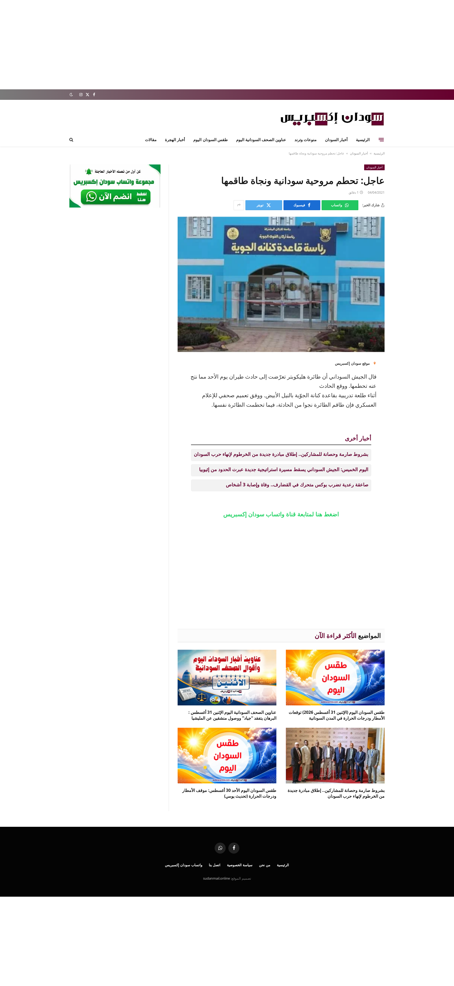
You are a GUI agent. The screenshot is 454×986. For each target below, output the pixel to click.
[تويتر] (403, 394)
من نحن (264, 865)
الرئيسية (363, 139)
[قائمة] (381, 139)
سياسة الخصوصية (239, 865)
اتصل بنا (215, 865)
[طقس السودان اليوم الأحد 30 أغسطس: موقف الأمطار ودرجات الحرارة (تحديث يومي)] (227, 755)
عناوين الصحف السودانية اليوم (261, 139)
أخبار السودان (336, 139)
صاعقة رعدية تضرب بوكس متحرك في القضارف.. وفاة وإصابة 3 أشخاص (297, 484)
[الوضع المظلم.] (71, 94)
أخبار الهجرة (175, 139)
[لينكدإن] (403, 367)
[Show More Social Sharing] (239, 205)
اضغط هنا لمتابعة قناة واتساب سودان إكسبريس (281, 514)
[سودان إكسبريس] (332, 119)
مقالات (151, 139)
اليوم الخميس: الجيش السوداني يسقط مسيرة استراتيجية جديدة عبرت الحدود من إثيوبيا (283, 469)
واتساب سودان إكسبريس (183, 865)
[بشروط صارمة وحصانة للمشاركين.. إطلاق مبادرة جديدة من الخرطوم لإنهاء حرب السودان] (335, 755)
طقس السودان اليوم (210, 139)
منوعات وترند (306, 139)
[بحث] (71, 140)
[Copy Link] (403, 420)
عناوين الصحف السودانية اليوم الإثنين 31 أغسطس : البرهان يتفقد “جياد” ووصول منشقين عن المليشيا (232, 715)
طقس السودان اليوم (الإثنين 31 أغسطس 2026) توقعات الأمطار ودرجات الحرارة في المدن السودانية (337, 715)
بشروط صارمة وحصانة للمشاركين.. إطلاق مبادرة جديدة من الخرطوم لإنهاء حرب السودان (281, 454)
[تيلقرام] (403, 407)
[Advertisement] (227, 44)
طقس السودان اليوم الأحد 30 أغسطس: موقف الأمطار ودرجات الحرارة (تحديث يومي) (229, 793)
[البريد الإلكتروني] (403, 380)
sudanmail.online (216, 878)
